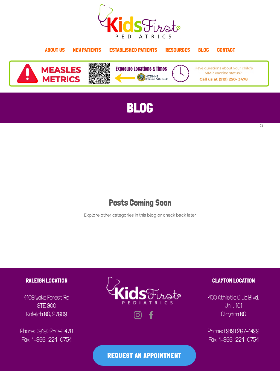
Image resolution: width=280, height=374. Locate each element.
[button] (261, 126)
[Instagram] (137, 315)
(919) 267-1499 (241, 331)
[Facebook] (151, 315)
